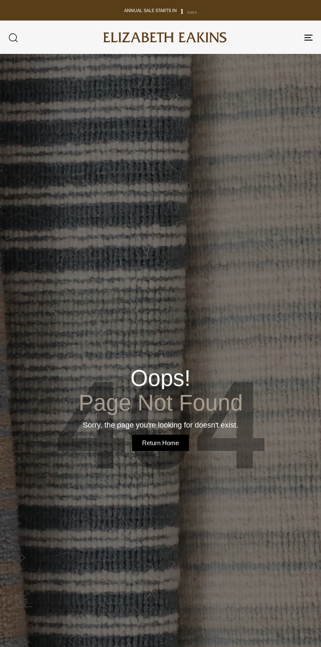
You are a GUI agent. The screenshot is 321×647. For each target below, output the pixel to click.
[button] (13, 37)
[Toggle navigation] (262, 37)
